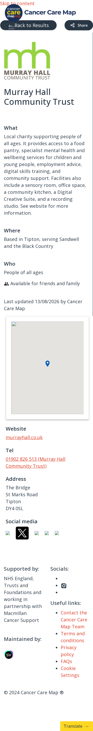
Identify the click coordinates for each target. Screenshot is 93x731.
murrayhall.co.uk (24, 437)
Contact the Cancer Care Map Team (74, 620)
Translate (74, 726)
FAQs (66, 661)
